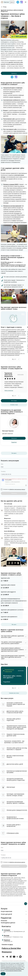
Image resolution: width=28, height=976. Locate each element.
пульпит (11, 97)
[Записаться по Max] (21, 2)
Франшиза (7, 952)
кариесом (12, 91)
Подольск (7, 940)
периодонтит (17, 97)
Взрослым (6, 2)
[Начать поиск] (25, 903)
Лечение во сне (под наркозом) (12, 205)
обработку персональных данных (17, 489)
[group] (13, 676)
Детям (12, 2)
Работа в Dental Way (11, 948)
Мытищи (6, 935)
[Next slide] (18, 359)
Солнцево (7, 930)
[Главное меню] (25, 2)
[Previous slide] (9, 359)
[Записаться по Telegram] (17, 2)
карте (11, 944)
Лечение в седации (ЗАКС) (10, 184)
